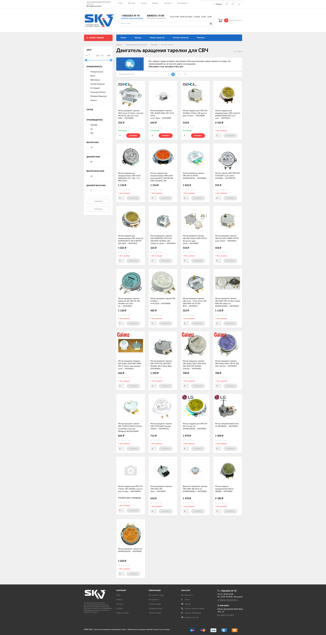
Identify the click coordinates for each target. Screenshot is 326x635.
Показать (98, 201)
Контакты (168, 3)
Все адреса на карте (94, 6)
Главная (119, 44)
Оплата (144, 3)
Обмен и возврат (155, 613)
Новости (119, 599)
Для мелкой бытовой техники (136, 44)
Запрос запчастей (157, 38)
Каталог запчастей (180, 38)
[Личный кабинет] (239, 4)
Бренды (138, 38)
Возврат (155, 3)
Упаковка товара (155, 604)
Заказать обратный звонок (132, 18)
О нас (120, 3)
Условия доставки (155, 608)
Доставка (131, 3)
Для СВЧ (154, 44)
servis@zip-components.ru (156, 18)
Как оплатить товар (156, 595)
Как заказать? (183, 3)
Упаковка (201, 38)
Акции (123, 38)
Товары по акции (122, 613)
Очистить (98, 209)
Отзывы (119, 608)
